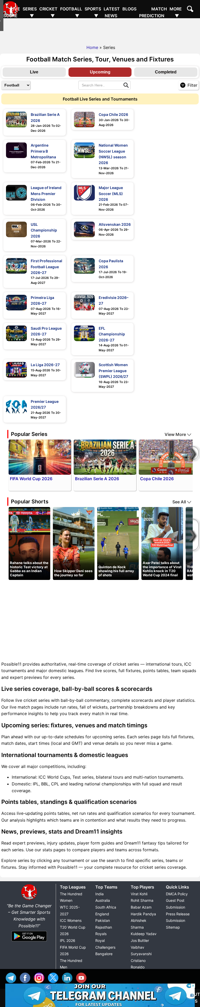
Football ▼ (71, 12)
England (102, 914)
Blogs (129, 8)
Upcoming (100, 72)
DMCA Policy (177, 894)
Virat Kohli (139, 894)
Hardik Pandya (143, 914)
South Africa (105, 907)
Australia (102, 900)
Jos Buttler (140, 940)
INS (40, 977)
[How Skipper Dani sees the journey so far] (74, 543)
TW (54, 977)
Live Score (11, 12)
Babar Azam (141, 907)
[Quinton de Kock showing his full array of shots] (118, 543)
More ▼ (176, 12)
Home (92, 47)
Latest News (112, 12)
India (99, 894)
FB (26, 977)
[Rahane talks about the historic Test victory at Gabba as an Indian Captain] (29, 543)
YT (82, 977)
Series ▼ (30, 12)
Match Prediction (153, 12)
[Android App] (29, 941)
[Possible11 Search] (191, 9)
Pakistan (102, 920)
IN (68, 977)
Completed (166, 72)
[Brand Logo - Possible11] (29, 899)
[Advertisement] (100, 30)
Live (34, 72)
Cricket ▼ (48, 12)
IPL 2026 (67, 940)
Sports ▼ (93, 12)
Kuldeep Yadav (144, 933)
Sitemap (173, 927)
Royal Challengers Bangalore (105, 947)
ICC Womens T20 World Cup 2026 (72, 927)
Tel (12, 977)
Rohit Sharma (142, 900)
